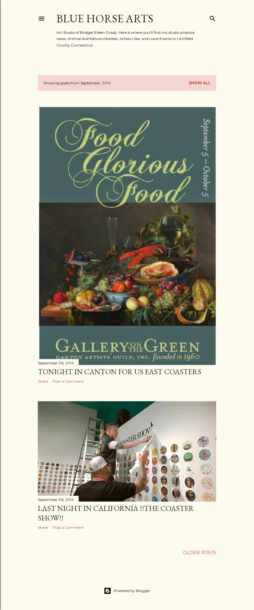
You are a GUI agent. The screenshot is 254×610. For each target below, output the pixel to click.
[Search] (212, 17)
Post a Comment (68, 381)
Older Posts (199, 552)
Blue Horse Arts (104, 18)
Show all (200, 83)
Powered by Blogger (132, 590)
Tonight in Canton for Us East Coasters (119, 371)
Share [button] (43, 381)
